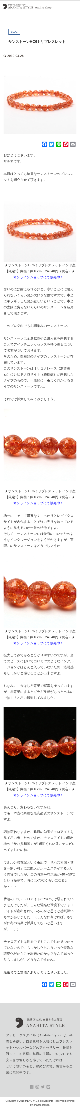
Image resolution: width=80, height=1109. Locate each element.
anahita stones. (42, 1104)
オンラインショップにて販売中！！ (40, 277)
